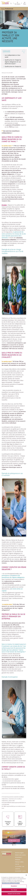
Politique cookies (19, 862)
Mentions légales (19, 852)
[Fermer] (26, 875)
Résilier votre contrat (20, 855)
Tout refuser (14, 890)
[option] (14, 837)
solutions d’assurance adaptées (12, 238)
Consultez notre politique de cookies (11, 883)
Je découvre (12, 840)
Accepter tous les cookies (14, 893)
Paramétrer (14, 886)
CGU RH (17, 864)
